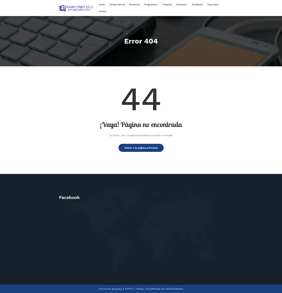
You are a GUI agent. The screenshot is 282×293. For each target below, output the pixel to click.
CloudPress (153, 288)
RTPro (129, 288)
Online (102, 11)
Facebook (197, 4)
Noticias (181, 4)
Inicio (102, 4)
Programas (150, 4)
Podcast (167, 4)
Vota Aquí (212, 4)
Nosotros (134, 4)
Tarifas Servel (117, 4)
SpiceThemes (174, 288)
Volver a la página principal (141, 147)
